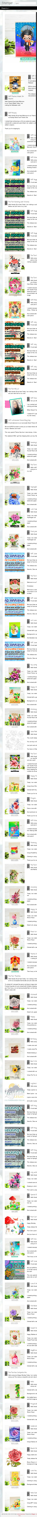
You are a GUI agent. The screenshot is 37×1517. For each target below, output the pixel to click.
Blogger (33, 1514)
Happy (32, 1017)
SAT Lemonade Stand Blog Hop (19, 420)
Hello (32, 1382)
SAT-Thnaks (12, 113)
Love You (33, 1471)
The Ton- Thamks (14, 976)
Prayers (33, 798)
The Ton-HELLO (13, 389)
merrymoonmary (21, 1514)
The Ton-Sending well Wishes (18, 202)
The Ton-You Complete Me (17, 1372)
